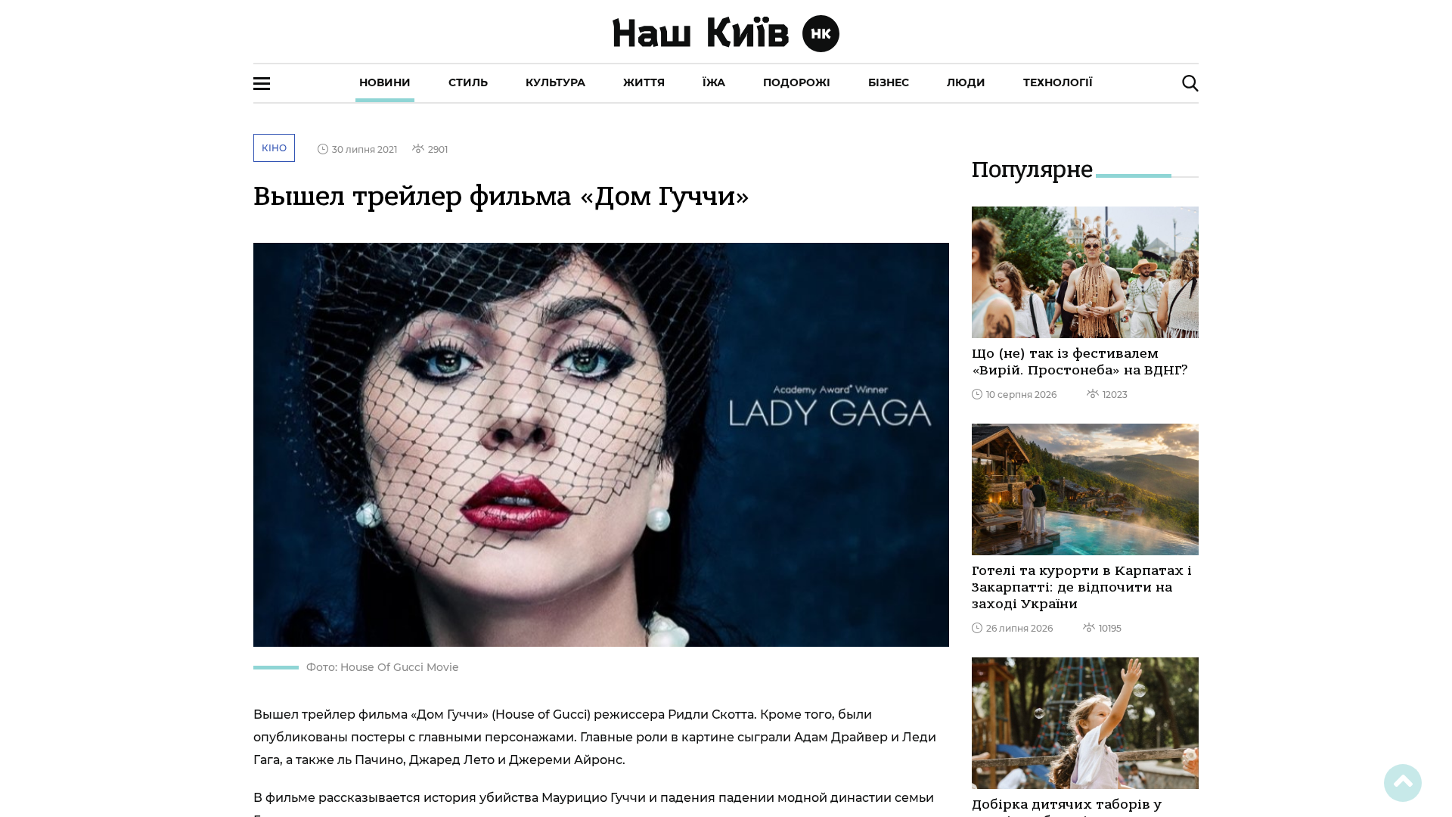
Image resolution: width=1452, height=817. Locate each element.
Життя (644, 82)
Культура (555, 82)
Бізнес (888, 82)
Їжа (714, 82)
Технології (1058, 82)
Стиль (468, 82)
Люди (966, 82)
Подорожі (796, 82)
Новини (385, 82)
